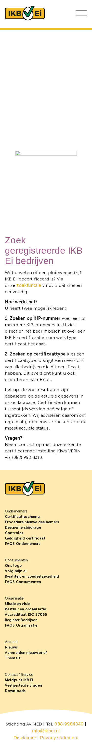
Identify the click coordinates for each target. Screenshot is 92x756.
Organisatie (14, 598)
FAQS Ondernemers (22, 543)
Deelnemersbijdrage (23, 527)
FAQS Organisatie (21, 625)
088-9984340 (68, 723)
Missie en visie (17, 604)
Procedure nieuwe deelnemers (32, 522)
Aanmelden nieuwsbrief (26, 652)
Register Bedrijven (21, 620)
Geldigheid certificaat (25, 538)
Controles (14, 533)
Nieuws (11, 647)
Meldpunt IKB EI (19, 680)
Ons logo (13, 565)
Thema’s (12, 658)
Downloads (15, 691)
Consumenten (16, 560)
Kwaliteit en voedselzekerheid (32, 576)
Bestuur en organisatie (25, 609)
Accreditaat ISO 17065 (26, 614)
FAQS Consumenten (23, 582)
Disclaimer (24, 737)
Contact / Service (19, 674)
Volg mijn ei (15, 571)
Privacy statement (59, 737)
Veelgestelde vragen (23, 685)
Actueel (11, 642)
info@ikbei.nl (46, 730)
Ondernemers (16, 511)
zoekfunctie (28, 285)
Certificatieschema (22, 516)
